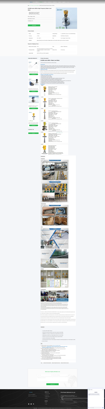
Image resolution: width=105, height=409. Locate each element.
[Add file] (88, 408)
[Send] (103, 408)
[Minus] (102, 389)
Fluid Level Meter (36, 5)
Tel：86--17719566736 (32, 394)
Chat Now (33, 25)
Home (29, 5)
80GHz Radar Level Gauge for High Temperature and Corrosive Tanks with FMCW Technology (34, 89)
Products (32, 5)
